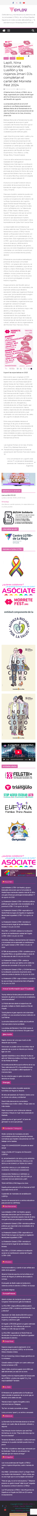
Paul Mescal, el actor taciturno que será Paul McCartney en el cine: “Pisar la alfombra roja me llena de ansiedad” (18, 1433)
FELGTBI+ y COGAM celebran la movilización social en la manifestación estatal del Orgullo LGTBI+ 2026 (17, 933)
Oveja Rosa (9, 1341)
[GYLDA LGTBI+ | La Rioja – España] (4, 30)
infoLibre (8, 1262)
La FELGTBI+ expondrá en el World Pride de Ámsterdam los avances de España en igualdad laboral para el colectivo (18, 1335)
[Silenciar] (30, 760)
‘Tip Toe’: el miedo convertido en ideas (15, 1408)
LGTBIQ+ (12, 58)
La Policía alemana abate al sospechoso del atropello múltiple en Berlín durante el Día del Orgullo (17, 1006)
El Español (9, 1457)
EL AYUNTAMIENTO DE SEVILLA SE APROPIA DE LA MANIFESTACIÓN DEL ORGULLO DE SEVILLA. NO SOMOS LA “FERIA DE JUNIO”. (18, 1161)
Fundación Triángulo (13, 1128)
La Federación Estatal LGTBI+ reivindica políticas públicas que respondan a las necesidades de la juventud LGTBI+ (18, 904)
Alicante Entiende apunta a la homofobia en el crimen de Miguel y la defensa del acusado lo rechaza (17, 1276)
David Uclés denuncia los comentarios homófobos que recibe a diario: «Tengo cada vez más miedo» (18, 1103)
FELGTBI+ (8, 882)
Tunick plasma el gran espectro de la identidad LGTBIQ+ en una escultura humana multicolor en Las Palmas (18, 1015)
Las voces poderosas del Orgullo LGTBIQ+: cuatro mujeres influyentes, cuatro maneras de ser (18, 1465)
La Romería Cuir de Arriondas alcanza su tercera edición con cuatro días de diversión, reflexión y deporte (18, 1424)
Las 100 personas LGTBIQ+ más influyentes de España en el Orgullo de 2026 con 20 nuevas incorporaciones (18, 1492)
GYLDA (6, 58)
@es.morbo (7, 1034)
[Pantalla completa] (33, 760)
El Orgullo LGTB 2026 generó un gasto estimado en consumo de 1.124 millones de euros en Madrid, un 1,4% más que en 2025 (18, 1326)
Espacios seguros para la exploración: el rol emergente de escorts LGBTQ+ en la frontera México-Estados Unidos (17, 1349)
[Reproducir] (4, 760)
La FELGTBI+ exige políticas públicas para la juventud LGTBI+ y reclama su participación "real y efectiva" (18, 1308)
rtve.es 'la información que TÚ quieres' (18, 989)
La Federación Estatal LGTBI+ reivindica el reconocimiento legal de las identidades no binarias (16, 924)
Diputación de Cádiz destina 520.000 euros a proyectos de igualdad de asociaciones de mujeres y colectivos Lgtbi (17, 1317)
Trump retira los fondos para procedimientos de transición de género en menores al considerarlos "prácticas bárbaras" (18, 997)
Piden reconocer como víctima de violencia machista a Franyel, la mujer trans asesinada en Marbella (18, 1113)
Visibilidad (20, 58)
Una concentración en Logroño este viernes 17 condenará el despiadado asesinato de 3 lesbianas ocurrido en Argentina (20, 462)
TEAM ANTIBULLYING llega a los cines (15, 1183)
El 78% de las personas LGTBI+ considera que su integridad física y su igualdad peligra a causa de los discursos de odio (18, 954)
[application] (18, 752)
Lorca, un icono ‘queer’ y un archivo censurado (17, 1412)
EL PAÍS (8, 1387)
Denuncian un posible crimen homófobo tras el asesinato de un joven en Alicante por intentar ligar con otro (18, 1049)
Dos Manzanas (10, 1206)
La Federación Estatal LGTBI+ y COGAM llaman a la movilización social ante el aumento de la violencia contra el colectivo (18, 972)
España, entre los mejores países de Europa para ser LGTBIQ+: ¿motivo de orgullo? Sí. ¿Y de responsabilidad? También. (18, 1378)
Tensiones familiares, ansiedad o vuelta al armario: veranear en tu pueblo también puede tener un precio (18, 1442)
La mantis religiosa (8, 1290)
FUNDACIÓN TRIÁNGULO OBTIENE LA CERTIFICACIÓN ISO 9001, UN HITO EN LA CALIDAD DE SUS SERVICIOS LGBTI (17, 1176)
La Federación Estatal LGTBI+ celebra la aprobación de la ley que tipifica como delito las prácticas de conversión (18, 963)
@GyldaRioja (21, 89)
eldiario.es (8, 1416)
